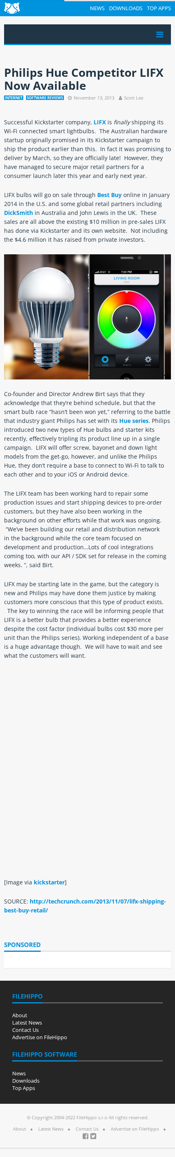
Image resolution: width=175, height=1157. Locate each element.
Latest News (27, 1022)
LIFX (100, 122)
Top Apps (159, 8)
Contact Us (25, 1030)
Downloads (125, 8)
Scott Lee (133, 98)
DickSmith (18, 213)
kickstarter (49, 882)
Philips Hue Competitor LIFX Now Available (84, 79)
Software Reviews (45, 97)
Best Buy (109, 195)
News (97, 8)
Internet (13, 97)
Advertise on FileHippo (39, 1037)
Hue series (134, 421)
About (19, 1015)
